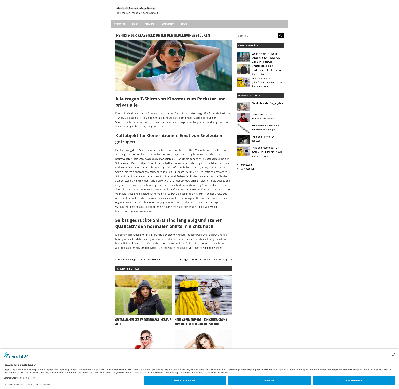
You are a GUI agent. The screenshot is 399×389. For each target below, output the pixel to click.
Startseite (119, 24)
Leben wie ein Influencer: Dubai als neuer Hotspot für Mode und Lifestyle (266, 57)
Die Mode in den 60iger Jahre (267, 103)
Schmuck (149, 24)
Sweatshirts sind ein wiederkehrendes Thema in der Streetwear (266, 70)
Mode (135, 24)
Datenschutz (247, 168)
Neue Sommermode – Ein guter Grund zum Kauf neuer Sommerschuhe (201, 322)
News (184, 24)
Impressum (246, 164)
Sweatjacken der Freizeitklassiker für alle (143, 322)
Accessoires (167, 24)
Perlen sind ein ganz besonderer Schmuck (139, 259)
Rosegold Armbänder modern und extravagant (205, 259)
